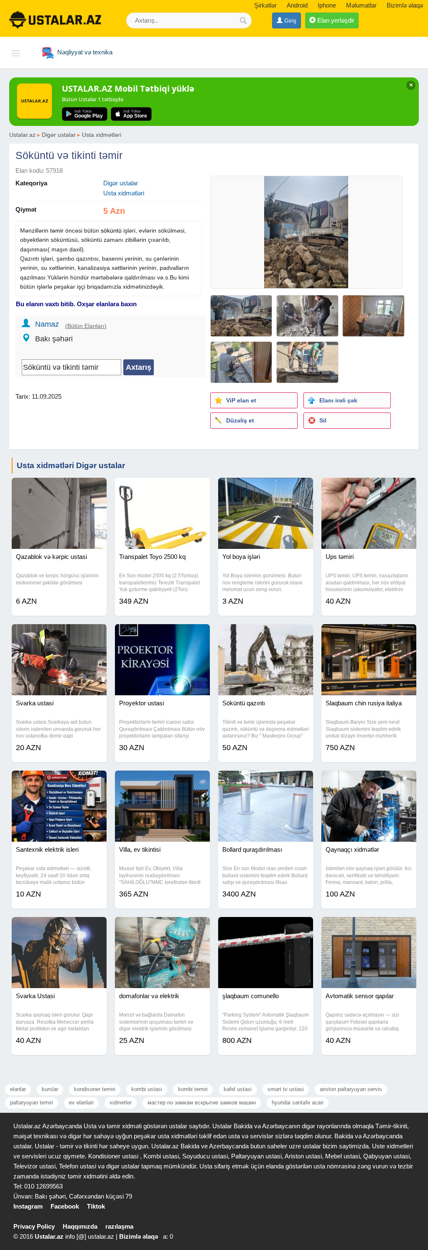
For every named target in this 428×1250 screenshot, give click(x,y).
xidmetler (121, 1102)
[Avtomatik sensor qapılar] (368, 927)
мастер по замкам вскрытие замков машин (202, 1102)
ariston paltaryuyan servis (351, 1089)
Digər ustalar (59, 134)
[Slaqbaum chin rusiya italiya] (368, 634)
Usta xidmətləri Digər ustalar (71, 465)
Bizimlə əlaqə (405, 5)
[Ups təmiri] (368, 488)
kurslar (50, 1089)
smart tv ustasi (286, 1089)
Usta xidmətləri (101, 134)
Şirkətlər (265, 5)
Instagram (28, 1206)
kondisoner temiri (94, 1089)
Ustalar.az (22, 134)
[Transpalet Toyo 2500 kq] (162, 488)
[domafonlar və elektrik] (162, 927)
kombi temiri (193, 1089)
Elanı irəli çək (338, 400)
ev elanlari (81, 1102)
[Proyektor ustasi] (162, 634)
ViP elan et (241, 400)
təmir (57, 230)
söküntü (111, 230)
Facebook (65, 1206)
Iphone (327, 5)
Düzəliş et (240, 420)
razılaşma (119, 1226)
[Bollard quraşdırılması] (265, 781)
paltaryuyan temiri (31, 1102)
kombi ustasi (146, 1089)
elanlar (18, 1089)
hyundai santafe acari (298, 1102)
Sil (322, 420)
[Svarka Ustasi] (59, 927)
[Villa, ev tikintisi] (162, 781)
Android (297, 5)
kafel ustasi (238, 1089)
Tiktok (96, 1206)
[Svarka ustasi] (59, 634)
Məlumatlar (361, 5)
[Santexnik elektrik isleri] (59, 781)
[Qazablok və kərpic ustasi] (59, 488)
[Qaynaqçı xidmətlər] (368, 781)
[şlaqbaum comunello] (265, 927)
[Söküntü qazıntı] (265, 634)
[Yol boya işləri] (265, 488)
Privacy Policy (34, 1226)
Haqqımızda (80, 1226)
